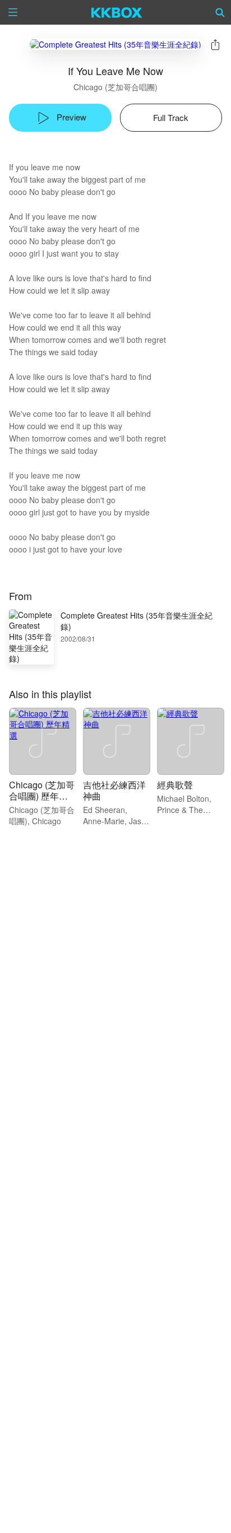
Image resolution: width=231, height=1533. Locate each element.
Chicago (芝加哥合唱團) (115, 86)
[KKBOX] (117, 12)
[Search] (220, 12)
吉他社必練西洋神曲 (114, 790)
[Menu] (13, 12)
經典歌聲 (175, 784)
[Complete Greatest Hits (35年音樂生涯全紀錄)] (115, 44)
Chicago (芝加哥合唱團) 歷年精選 (42, 796)
